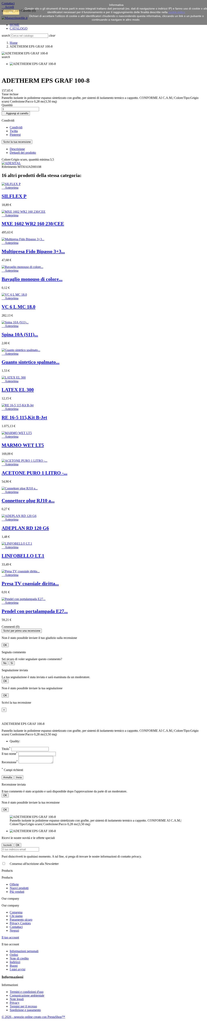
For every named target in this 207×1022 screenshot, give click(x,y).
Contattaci (16, 927)
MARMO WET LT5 (23, 445)
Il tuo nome (10, 753)
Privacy (14, 1002)
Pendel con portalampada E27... (35, 611)
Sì (12, 663)
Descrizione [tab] (17, 149)
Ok (11, 12)
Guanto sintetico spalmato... (30, 362)
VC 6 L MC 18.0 (18, 306)
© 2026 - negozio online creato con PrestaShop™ (33, 1017)
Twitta (14, 131)
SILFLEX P (14, 196)
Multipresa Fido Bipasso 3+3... (33, 251)
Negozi (14, 930)
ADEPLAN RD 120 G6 (25, 528)
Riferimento (10, 166)
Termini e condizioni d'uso (26, 991)
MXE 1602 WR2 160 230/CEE (33, 223)
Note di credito (19, 958)
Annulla (7, 777)
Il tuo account (10, 937)
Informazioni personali (24, 951)
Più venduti (17, 891)
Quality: (15, 741)
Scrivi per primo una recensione (21, 630)
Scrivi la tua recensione (17, 141)
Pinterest (15, 134)
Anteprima (10, 187)
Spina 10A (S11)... (20, 334)
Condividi (16, 127)
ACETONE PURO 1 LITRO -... (34, 473)
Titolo (6, 749)
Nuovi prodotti (19, 888)
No (4, 663)
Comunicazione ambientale (27, 995)
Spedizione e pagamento (25, 1010)
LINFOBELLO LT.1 (23, 555)
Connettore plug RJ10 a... (28, 500)
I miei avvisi (17, 969)
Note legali (17, 999)
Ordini (14, 954)
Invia (19, 777)
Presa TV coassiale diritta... (30, 583)
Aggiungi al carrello (15, 113)
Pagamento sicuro (21, 919)
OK (5, 645)
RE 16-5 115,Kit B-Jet (24, 417)
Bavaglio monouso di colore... (32, 279)
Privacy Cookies (20, 923)
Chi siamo (16, 916)
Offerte (14, 884)
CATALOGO (18, 28)
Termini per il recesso (23, 1006)
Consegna (16, 912)
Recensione (10, 762)
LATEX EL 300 (18, 389)
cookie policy (176, 12)
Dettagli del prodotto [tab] (23, 152)
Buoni (14, 965)
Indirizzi (15, 962)
